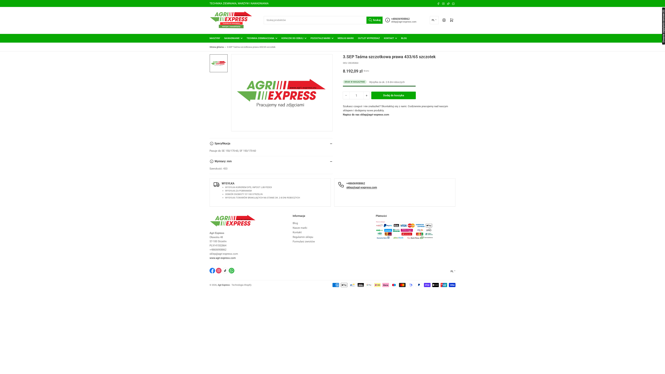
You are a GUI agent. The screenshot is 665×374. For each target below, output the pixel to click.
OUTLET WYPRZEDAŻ (369, 38)
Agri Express (224, 285)
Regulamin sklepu (303, 237)
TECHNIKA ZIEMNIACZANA (260, 38)
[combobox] (323, 20)
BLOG (404, 38)
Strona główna (217, 47)
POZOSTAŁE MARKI (320, 38)
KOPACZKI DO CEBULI (292, 38)
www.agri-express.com (223, 258)
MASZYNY (215, 38)
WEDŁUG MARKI (346, 38)
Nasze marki (300, 227)
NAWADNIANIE (232, 38)
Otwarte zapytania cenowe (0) (663, 26)
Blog (295, 223)
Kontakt (297, 232)
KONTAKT (389, 38)
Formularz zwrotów (304, 241)
